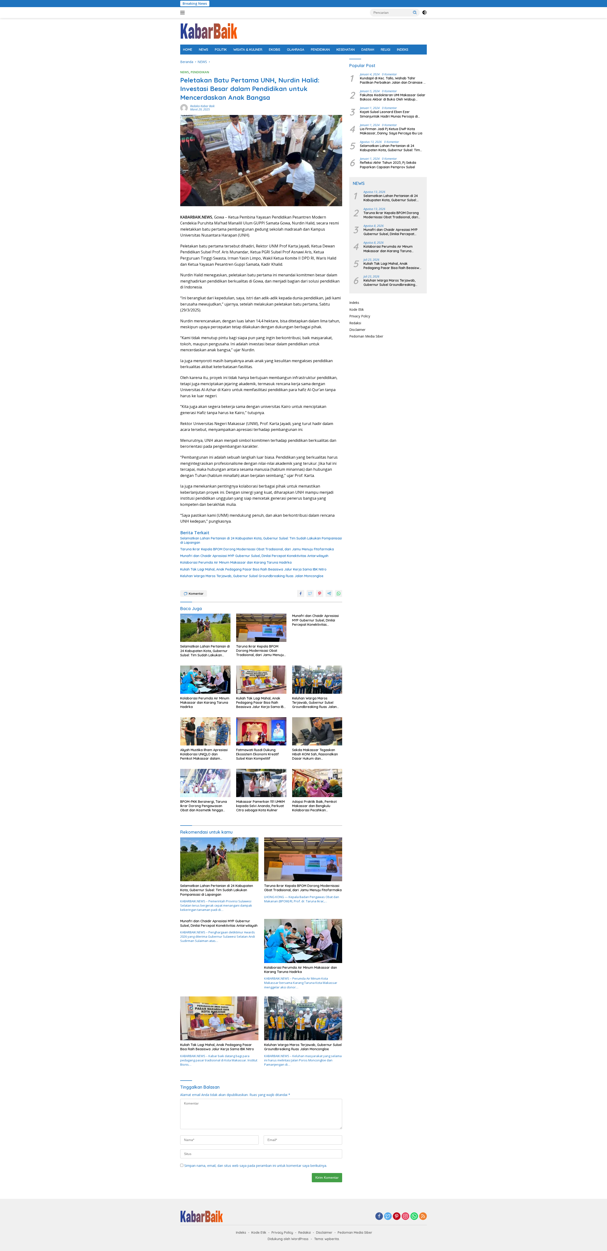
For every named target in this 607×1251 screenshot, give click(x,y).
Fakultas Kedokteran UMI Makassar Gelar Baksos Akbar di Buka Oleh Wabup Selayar (392, 97)
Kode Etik (356, 309)
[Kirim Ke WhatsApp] (338, 593)
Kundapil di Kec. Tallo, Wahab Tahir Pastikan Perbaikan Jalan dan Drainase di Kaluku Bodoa (393, 80)
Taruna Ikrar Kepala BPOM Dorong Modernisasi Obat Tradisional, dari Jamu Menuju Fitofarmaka (257, 549)
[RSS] (423, 1216)
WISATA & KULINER (247, 49)
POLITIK (221, 49)
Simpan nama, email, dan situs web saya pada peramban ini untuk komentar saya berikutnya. (255, 1165)
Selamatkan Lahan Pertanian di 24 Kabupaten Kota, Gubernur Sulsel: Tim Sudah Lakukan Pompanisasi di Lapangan (261, 540)
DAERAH (367, 49)
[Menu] (183, 13)
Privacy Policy (359, 316)
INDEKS (402, 49)
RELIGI (385, 49)
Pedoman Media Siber (366, 336)
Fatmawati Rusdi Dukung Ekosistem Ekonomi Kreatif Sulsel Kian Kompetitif (257, 754)
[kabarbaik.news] (208, 31)
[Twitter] (388, 1216)
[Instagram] (405, 1216)
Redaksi (355, 323)
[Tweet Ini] (310, 593)
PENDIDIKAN (320, 49)
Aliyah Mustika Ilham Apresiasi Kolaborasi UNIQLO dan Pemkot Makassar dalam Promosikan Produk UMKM (204, 754)
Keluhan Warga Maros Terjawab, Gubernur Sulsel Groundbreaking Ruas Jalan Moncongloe (251, 576)
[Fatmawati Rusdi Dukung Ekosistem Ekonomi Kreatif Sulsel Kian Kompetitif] (261, 731)
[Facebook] (379, 1216)
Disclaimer (357, 329)
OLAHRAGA (295, 49)
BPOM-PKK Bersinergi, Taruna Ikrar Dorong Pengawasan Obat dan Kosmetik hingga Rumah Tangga (203, 806)
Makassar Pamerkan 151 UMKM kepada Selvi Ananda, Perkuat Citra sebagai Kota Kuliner (260, 805)
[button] (415, 12)
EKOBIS (274, 49)
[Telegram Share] (329, 593)
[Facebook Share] (300, 593)
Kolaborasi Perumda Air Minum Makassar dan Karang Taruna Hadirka (236, 562)
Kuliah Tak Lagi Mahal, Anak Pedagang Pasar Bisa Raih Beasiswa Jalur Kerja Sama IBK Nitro (253, 569)
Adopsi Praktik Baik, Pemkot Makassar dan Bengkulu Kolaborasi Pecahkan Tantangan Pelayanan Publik (314, 806)
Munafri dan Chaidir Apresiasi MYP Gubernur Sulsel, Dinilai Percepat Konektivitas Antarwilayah (254, 556)
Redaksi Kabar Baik (202, 106)
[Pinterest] (396, 1216)
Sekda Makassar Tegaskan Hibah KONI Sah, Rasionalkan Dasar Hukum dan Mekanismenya (315, 754)
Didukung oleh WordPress (288, 1239)
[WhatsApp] (414, 1216)
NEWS (203, 49)
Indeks (354, 302)
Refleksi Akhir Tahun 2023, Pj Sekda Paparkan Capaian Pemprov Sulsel (388, 164)
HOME (187, 49)
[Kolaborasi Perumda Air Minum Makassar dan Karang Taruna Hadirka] (205, 680)
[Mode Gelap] (424, 13)
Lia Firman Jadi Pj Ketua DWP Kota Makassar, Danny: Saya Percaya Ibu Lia (391, 131)
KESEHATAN (345, 49)
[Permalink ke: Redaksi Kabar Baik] (184, 107)
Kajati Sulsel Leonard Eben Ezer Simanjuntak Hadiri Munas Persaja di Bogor (389, 114)
